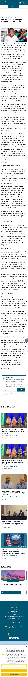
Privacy (14, 614)
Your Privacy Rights (14, 618)
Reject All (14, 670)
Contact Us (14, 609)
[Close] (26, 646)
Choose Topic (12, 6)
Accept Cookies (14, 674)
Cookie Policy (12, 663)
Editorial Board (14, 608)
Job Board (14, 611)
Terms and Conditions (14, 613)
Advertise (14, 604)
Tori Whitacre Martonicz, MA (10, 435)
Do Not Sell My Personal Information (14, 616)
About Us (14, 606)
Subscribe (20, 390)
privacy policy (7, 394)
